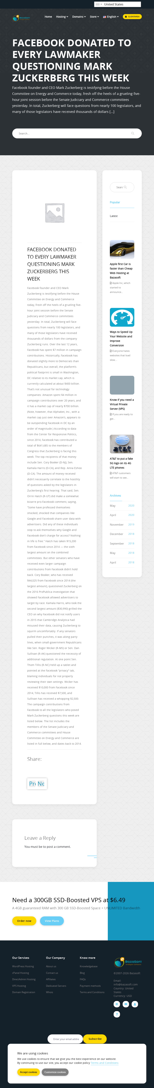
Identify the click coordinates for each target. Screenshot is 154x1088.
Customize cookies (55, 1072)
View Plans (52, 921)
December (116, 534)
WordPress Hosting (23, 966)
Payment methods (90, 985)
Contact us (52, 973)
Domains (78, 16)
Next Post (41, 783)
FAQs (83, 979)
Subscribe (95, 1039)
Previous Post (32, 783)
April (113, 515)
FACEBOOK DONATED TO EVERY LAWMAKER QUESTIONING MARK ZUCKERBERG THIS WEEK (51, 264)
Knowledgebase (88, 966)
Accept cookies (28, 1072)
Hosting (61, 16)
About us (51, 966)
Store (93, 16)
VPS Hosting (19, 985)
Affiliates (51, 979)
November (117, 524)
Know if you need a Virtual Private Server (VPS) (122, 404)
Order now (24, 921)
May (113, 505)
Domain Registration (23, 992)
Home (48, 16)
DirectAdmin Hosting (23, 979)
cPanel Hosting (20, 973)
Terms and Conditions (92, 992)
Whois (49, 992)
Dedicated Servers (56, 985)
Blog (82, 973)
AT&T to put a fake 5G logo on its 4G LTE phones (121, 463)
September (117, 543)
